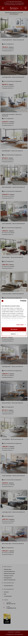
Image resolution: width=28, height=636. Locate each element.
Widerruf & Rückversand (9, 580)
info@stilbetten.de (11, 608)
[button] (3, 8)
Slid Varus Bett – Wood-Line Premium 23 (12, 257)
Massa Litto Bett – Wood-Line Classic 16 (12, 403)
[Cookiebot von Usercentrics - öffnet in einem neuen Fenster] (20, 301)
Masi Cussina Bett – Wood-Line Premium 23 (13, 187)
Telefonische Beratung (9, 571)
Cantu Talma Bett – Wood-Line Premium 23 (13, 223)
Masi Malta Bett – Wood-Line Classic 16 (12, 151)
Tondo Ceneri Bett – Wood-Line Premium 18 (13, 475)
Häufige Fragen (7, 569)
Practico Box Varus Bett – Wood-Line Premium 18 (11, 115)
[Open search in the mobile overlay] (21, 8)
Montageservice (8, 577)
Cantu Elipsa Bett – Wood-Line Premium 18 (13, 77)
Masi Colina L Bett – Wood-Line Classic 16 (13, 543)
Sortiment (6, 592)
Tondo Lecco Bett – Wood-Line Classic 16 (13, 293)
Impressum (17, 632)
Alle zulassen (14, 329)
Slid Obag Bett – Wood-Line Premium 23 (12, 439)
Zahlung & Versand (8, 575)
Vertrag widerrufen (8, 585)
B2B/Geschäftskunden (9, 573)
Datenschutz (11, 632)
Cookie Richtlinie (8, 596)
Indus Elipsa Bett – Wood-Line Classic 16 (12, 366)
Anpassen (13, 334)
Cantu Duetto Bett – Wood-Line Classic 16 (13, 40)
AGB (5, 594)
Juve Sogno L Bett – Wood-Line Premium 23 (13, 512)
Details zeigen (20, 324)
